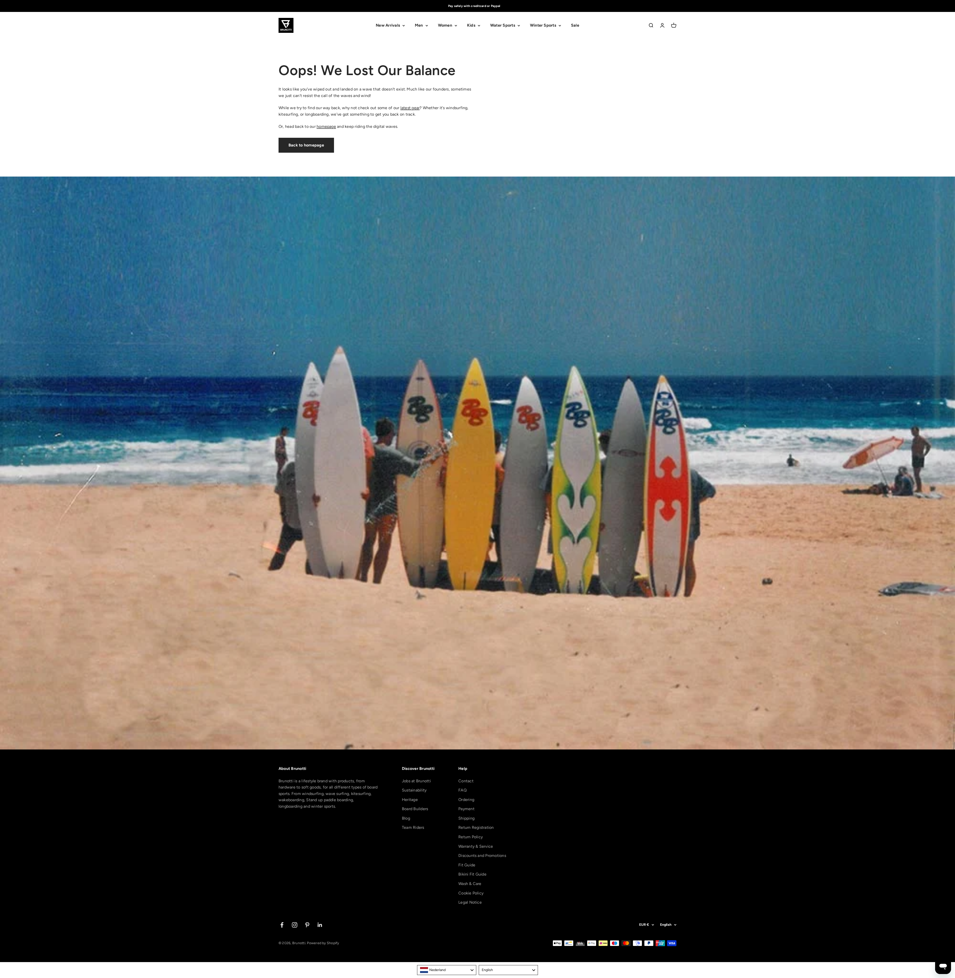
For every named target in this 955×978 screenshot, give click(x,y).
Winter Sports (543, 25)
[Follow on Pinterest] (307, 925)
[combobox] (446, 970)
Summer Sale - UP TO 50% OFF (474, 6)
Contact (466, 781)
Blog (406, 818)
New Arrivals (388, 25)
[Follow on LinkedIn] (320, 925)
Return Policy (470, 837)
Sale (575, 25)
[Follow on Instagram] (294, 925)
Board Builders (415, 808)
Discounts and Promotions (482, 855)
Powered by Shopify (323, 943)
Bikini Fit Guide (472, 874)
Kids (471, 25)
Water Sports (502, 25)
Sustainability (414, 790)
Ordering (466, 799)
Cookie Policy (470, 893)
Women (445, 25)
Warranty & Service (475, 846)
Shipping (466, 818)
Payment (466, 808)
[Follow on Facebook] (282, 925)
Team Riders (413, 827)
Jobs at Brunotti (416, 781)
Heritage (410, 799)
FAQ (462, 790)
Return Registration (476, 827)
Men (419, 25)
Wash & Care (469, 883)
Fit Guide (466, 865)
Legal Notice (470, 902)
